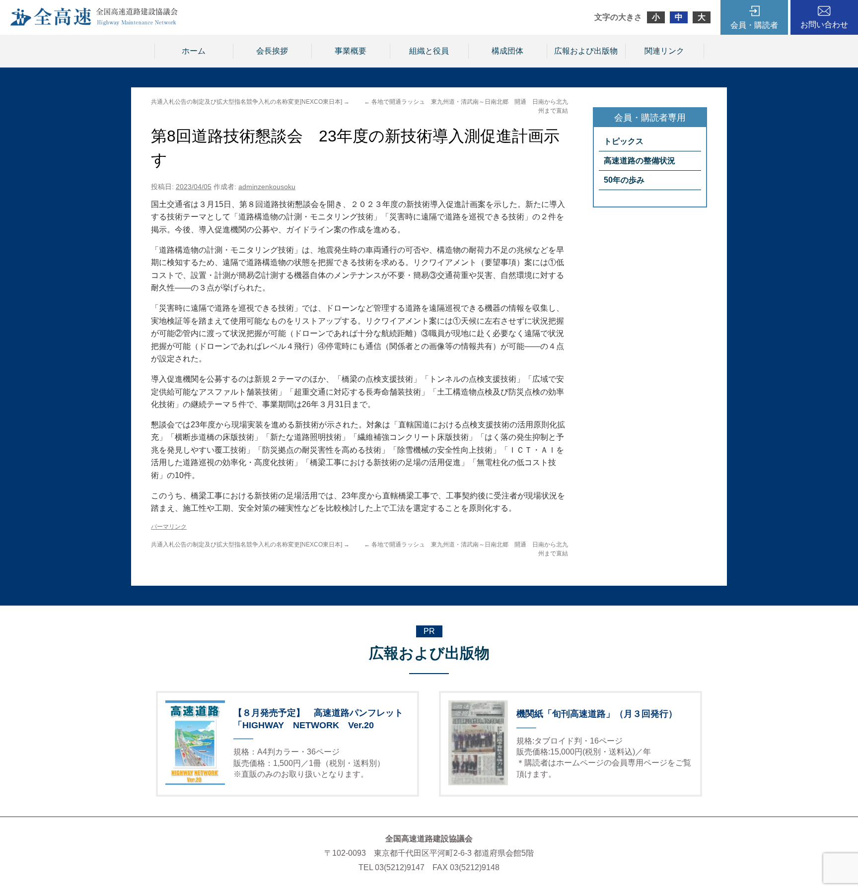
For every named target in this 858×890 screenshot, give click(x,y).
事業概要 (350, 51)
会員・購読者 (754, 25)
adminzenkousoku (266, 187)
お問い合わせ (824, 24)
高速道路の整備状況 (639, 160)
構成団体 (507, 51)
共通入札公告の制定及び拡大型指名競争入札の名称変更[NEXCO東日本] (250, 101)
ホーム (194, 51)
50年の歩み (624, 180)
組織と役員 (429, 51)
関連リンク (664, 51)
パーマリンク (169, 526)
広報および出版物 (586, 51)
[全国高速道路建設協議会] (94, 23)
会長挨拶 (272, 51)
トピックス (624, 141)
